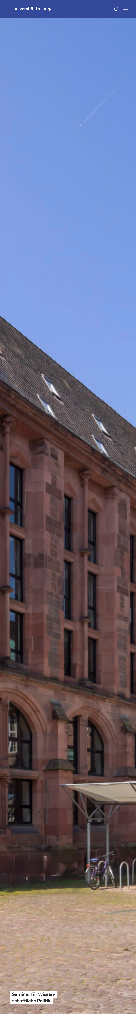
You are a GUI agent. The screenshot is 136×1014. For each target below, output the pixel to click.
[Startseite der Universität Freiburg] (33, 9)
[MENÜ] (125, 9)
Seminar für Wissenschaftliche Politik (33, 997)
